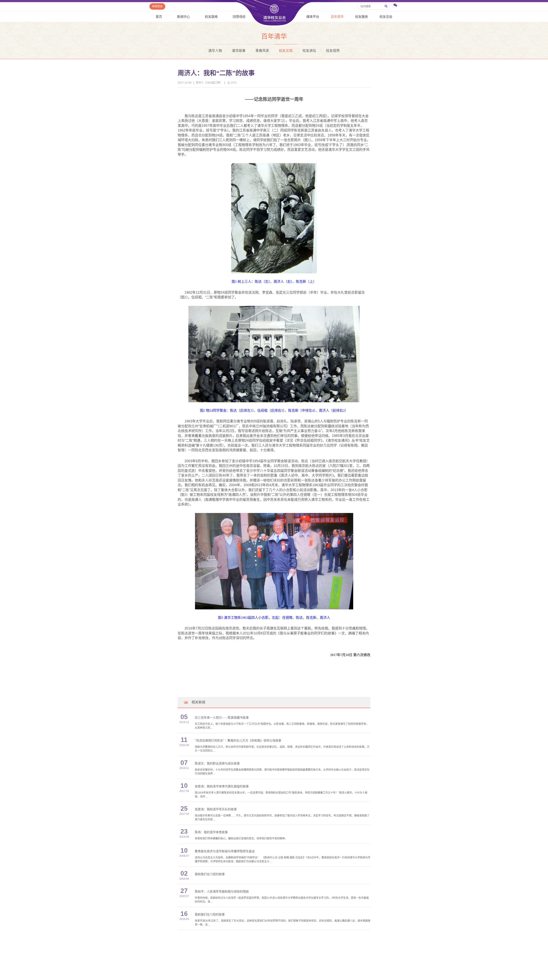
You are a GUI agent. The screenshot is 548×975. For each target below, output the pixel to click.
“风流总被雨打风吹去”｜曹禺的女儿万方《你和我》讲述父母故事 (238, 740)
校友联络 (211, 16)
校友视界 (333, 50)
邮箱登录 (157, 6)
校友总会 (386, 16)
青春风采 (262, 50)
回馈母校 (239, 16)
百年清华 (337, 16)
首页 (159, 16)
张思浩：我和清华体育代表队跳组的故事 (222, 786)
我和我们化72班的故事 (210, 874)
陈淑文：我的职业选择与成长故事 (217, 763)
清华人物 (215, 50)
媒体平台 (312, 16)
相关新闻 (198, 702)
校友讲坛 (309, 50)
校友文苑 (286, 50)
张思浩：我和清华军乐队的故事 (216, 809)
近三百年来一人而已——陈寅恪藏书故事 (222, 717)
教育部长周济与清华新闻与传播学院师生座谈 (225, 851)
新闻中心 (183, 16)
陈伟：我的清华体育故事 (211, 832)
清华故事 (239, 50)
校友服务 (361, 16)
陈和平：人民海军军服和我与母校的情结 (222, 891)
